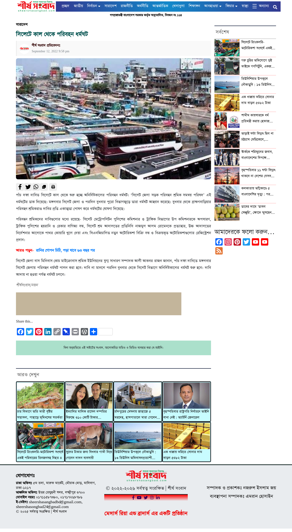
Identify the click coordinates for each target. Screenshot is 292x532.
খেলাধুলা (178, 6)
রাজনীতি (127, 6)
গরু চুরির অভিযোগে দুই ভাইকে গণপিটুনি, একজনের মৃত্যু (258, 64)
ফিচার (230, 6)
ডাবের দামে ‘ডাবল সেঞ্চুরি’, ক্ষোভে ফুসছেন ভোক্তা (256, 210)
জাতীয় (78, 6)
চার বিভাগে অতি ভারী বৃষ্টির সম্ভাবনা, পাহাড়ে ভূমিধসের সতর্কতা (40, 414)
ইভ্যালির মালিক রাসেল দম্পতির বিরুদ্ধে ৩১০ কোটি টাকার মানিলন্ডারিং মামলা (86, 415)
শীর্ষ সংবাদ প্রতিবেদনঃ (46, 45)
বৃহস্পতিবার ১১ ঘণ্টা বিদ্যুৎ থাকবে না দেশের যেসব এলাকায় (258, 173)
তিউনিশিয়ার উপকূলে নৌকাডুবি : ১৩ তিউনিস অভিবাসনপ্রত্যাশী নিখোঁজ (135, 455)
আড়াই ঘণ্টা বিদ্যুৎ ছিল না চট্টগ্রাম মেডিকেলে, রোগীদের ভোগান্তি (257, 137)
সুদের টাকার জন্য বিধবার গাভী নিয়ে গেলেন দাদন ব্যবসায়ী (89, 455)
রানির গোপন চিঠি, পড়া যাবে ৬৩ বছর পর (65, 250)
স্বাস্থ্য (245, 6)
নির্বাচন (92, 6)
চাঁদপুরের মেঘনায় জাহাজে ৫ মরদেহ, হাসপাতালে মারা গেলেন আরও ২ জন (136, 415)
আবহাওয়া (211, 6)
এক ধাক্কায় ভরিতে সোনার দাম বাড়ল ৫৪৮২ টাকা (182, 455)
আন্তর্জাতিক (160, 6)
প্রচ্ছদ (65, 6)
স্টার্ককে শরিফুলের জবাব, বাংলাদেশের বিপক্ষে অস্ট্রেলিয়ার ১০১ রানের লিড (257, 155)
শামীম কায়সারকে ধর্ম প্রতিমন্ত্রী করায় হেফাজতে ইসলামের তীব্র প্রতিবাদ (257, 118)
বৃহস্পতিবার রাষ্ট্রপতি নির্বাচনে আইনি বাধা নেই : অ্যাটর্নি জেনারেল (186, 414)
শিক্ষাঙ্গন (194, 6)
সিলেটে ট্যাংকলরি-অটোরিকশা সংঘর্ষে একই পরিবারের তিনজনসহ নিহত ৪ (40, 455)
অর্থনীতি (142, 6)
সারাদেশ (110, 6)
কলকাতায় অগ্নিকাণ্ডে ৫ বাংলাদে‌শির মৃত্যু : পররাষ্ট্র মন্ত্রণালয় (258, 192)
